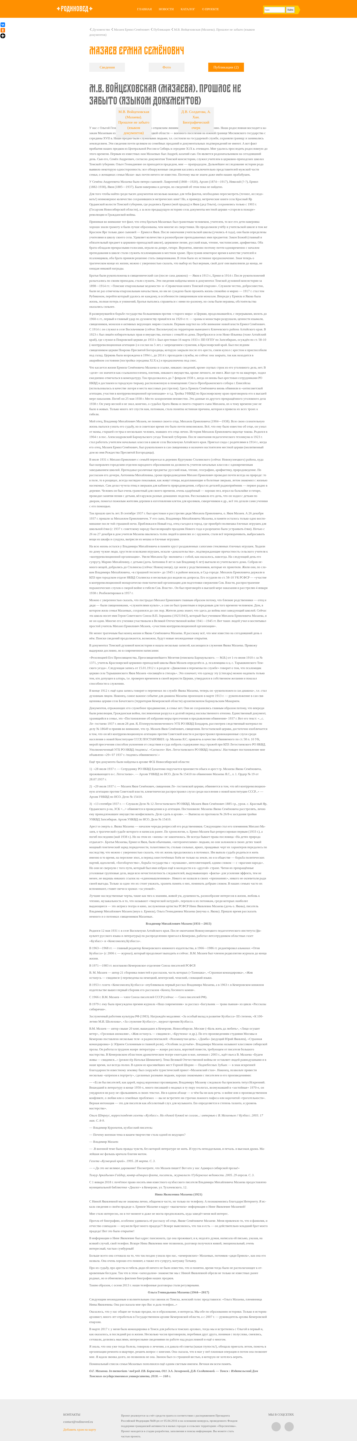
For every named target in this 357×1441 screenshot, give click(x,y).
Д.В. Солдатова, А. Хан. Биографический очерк (196, 120)
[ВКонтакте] (3, 24)
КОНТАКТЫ (71, 1414)
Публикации (161, 29)
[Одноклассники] (3, 30)
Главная (144, 9)
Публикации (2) (226, 67)
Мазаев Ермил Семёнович (131, 29)
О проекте (210, 9)
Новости (166, 9)
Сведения (107, 67)
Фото (167, 67)
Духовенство (101, 29)
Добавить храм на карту (79, 1429)
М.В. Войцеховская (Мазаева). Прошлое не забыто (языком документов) (133, 122)
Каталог (188, 9)
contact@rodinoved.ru (78, 1421)
